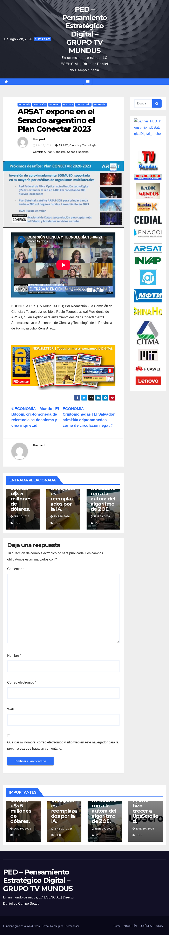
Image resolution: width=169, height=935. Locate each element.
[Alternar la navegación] (87, 81)
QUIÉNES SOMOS (151, 926)
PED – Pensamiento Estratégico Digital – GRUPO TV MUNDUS (84, 30)
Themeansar (71, 926)
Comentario (15, 569)
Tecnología (83, 104)
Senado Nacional (78, 151)
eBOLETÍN (130, 926)
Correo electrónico (21, 682)
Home (117, 926)
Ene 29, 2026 (64, 828)
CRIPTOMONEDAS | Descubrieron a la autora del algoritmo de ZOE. (103, 493)
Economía (24, 104)
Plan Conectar (56, 151)
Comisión (39, 151)
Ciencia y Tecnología (82, 145)
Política (68, 104)
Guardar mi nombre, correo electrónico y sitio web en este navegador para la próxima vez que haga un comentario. (63, 745)
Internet (54, 104)
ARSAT (63, 145)
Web (10, 709)
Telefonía (100, 104)
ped (42, 139)
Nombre (14, 655)
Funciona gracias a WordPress (22, 926)
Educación (40, 104)
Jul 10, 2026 (22, 828)
